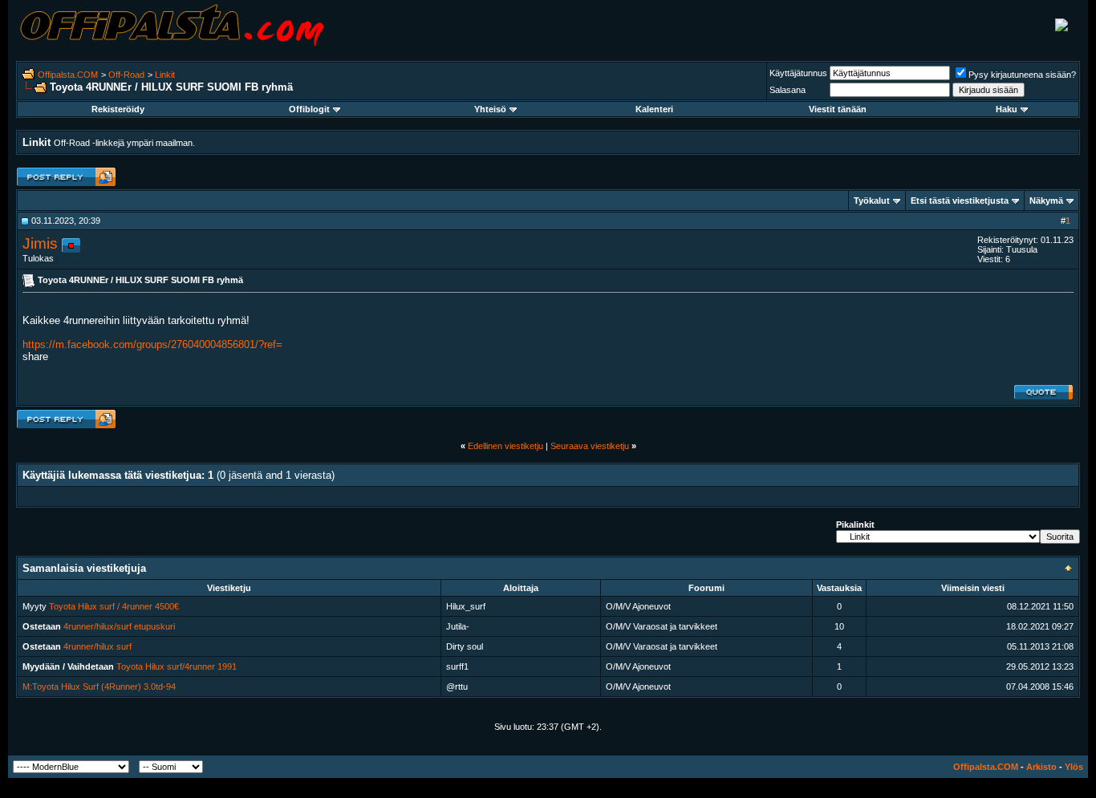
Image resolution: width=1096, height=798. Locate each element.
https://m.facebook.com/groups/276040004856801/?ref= (152, 344)
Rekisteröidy (117, 109)
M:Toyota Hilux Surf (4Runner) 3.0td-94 (99, 686)
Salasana (787, 90)
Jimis (40, 243)
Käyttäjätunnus (798, 73)
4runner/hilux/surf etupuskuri (119, 626)
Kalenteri (654, 109)
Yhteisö (490, 109)
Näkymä (1046, 200)
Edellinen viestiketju (505, 446)
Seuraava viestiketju (589, 446)
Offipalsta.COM (68, 74)
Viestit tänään (838, 109)
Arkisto (1041, 767)
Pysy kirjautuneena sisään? (1022, 74)
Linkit (165, 74)
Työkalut (872, 200)
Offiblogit (309, 109)
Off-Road (126, 74)
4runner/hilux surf (97, 646)
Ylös (1074, 767)
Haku (1006, 109)
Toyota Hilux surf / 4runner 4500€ (114, 606)
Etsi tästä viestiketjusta (960, 200)
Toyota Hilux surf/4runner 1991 (176, 666)
